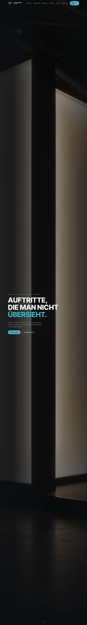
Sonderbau (51, 3)
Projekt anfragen (73, 3)
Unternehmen (65, 3)
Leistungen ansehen (29, 332)
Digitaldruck (44, 3)
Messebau (29, 3)
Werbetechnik (36, 3)
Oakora (58, 3)
